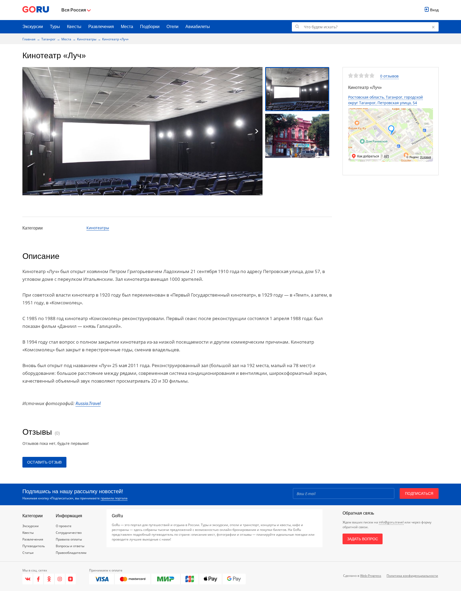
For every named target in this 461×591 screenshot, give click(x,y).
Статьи (28, 552)
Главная (28, 39)
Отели (172, 26)
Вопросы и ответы (70, 546)
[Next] (257, 131)
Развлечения (101, 26)
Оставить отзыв (44, 462)
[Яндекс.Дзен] (70, 579)
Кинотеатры (86, 39)
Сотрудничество (69, 532)
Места (127, 26)
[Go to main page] (35, 10)
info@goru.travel (391, 522)
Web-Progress (370, 575)
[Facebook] (38, 579)
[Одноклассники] (49, 579)
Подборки (150, 26)
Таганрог (48, 39)
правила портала (114, 498)
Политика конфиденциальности (412, 575)
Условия (425, 157)
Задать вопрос (362, 539)
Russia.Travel (88, 403)
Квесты (74, 26)
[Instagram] (60, 579)
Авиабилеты (197, 26)
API (386, 156)
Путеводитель (33, 546)
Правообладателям (71, 552)
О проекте (63, 526)
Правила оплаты (69, 539)
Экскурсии (32, 26)
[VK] (27, 579)
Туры (55, 26)
